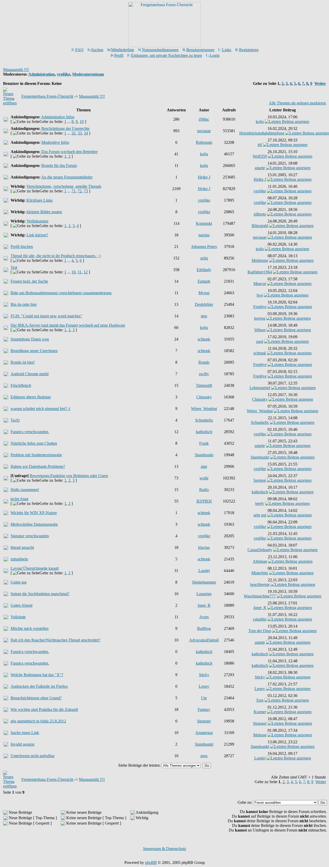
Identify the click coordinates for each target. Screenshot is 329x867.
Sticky (204, 675)
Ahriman (260, 561)
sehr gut (259, 515)
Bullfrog (204, 628)
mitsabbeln (19, 559)
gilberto (260, 214)
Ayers (204, 617)
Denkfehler (204, 304)
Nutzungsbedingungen (160, 50)
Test (14, 267)
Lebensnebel (260, 388)
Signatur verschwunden (30, 536)
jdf (260, 144)
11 (79, 272)
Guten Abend (21, 605)
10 (82, 121)
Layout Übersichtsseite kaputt (35, 568)
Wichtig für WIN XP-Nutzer (34, 513)
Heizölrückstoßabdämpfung (261, 133)
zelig (204, 258)
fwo (260, 295)
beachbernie (260, 584)
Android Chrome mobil (30, 374)
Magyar (259, 283)
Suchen (97, 50)
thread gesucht (22, 547)
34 (86, 133)
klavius (204, 547)
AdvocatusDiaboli (204, 640)
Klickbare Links (39, 200)
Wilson (260, 330)
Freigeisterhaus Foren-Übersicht (47, 96)
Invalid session (22, 744)
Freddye (260, 307)
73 (86, 191)
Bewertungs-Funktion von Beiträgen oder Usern (69, 475)
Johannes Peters (204, 246)
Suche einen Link (25, 732)
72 (80, 191)
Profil (118, 55)
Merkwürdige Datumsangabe (34, 524)
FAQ (79, 50)
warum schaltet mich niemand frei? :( (40, 408)
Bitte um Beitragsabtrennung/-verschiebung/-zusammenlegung (61, 293)
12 (86, 272)
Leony (204, 686)
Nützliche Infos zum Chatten (34, 443)
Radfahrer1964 (260, 272)
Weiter (320, 83)
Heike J (204, 177)
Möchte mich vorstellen (30, 628)
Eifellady (204, 269)
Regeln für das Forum (59, 165)
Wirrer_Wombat (204, 408)
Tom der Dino (259, 631)
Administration (41, 74)
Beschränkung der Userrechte (65, 128)
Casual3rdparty (260, 550)
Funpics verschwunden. (30, 432)
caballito (260, 619)
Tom (259, 700)
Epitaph (204, 281)
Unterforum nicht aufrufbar (32, 756)
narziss (203, 235)
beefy (259, 503)
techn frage (20, 499)
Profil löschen (22, 246)
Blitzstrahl (260, 226)
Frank (204, 443)
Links (226, 50)
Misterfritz (259, 573)
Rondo (203, 362)
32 (73, 133)
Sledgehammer (204, 582)
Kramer (260, 712)
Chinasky (204, 397)
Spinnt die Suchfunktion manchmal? (40, 594)
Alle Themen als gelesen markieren (297, 103)
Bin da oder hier (24, 304)
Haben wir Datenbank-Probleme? (38, 466)
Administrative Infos (57, 117)
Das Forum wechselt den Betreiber (69, 151)
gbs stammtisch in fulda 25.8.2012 (38, 721)
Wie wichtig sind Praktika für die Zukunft (44, 709)
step (204, 316)
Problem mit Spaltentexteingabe (36, 455)
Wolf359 (260, 156)
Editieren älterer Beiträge (31, 397)
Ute (204, 698)
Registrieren (249, 50)
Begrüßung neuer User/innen (34, 350)
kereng (259, 318)
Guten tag (18, 582)
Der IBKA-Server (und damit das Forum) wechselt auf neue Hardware (68, 325)
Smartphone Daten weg (30, 339)
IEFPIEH (204, 501)
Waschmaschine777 (260, 596)
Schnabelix (204, 420)
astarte (260, 168)
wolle (203, 478)
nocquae (204, 131)
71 (73, 191)
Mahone (260, 735)
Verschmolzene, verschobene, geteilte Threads (63, 186)
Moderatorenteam (88, 74)
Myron (203, 293)
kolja (260, 121)
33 (80, 133)
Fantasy (204, 709)
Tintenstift (204, 385)
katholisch (204, 432)
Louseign (204, 594)
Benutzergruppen (200, 50)
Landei (204, 570)
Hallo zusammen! (25, 489)
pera (203, 756)
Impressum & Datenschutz (164, 848)
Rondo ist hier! (23, 362)
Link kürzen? (37, 235)
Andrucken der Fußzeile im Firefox (39, 686)
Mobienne (260, 260)
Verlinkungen (37, 221)
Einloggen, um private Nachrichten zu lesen (166, 55)
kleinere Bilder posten (44, 212)
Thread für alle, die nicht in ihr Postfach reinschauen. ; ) (55, 256)
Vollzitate (18, 617)
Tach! (15, 420)
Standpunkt (204, 455)
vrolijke (63, 74)
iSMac (204, 119)
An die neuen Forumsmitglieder (67, 177)
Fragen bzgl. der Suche (29, 281)
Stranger (204, 721)
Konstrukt (204, 223)
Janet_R (204, 605)
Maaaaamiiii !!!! (16, 69)
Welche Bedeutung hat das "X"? (37, 675)
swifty (204, 374)
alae (204, 466)
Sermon (259, 480)
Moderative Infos (55, 142)
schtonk (204, 339)
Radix (204, 489)
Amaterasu (204, 732)
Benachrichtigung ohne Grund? (36, 698)
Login (215, 55)
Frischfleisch (21, 385)
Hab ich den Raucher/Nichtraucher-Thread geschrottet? (55, 640)
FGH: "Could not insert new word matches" (46, 316)
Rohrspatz (204, 142)
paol (259, 341)
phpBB (151, 862)
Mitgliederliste (122, 50)
